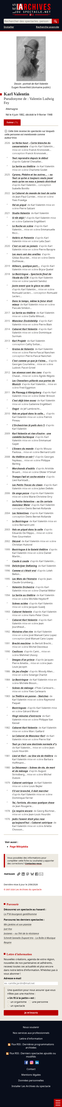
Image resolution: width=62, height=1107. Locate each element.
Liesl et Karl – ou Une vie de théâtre (32, 756)
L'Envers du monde (23, 448)
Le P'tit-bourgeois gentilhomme (20, 914)
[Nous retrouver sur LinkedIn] (37, 1063)
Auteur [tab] (12, 122)
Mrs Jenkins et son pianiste (17, 924)
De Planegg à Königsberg (26, 392)
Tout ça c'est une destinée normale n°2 (34, 744)
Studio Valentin (21, 213)
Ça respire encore (22, 811)
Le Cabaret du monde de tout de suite (34, 193)
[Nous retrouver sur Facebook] (26, 1063)
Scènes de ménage (22, 688)
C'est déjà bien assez (24, 400)
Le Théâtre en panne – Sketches (30, 696)
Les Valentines (20, 513)
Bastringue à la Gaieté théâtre (30, 549)
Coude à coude (20, 561)
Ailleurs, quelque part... (26, 266)
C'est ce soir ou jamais (25, 246)
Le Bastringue (20, 521)
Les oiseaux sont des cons (27, 372)
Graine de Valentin (23, 349)
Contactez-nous (33, 863)
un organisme (18, 1002)
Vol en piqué (19, 205)
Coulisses (17, 651)
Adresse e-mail (12, 978)
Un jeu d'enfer (20, 671)
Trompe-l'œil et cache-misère (28, 476)
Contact (31, 1069)
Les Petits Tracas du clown (27, 485)
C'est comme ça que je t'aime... (30, 360)
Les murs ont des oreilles (26, 254)
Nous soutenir (31, 1027)
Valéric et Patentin (23, 237)
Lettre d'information (31, 1038)
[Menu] (58, 1103)
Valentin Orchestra (23, 587)
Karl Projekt (19, 340)
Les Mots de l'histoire (24, 578)
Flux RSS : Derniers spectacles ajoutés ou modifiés (33, 1055)
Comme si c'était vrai (24, 570)
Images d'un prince (23, 659)
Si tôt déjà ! (18, 217)
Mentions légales (31, 1074)
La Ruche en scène (22, 226)
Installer (9, 27)
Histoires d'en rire (22, 631)
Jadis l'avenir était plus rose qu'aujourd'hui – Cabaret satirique (32, 820)
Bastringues (19, 708)
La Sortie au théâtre (23, 166)
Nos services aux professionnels (31, 1033)
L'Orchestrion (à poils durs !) (28, 425)
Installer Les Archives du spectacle (31, 1086)
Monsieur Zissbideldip (25, 320)
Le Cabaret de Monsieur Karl (28, 736)
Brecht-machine (21, 643)
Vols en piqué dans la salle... (28, 413)
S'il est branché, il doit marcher (30, 791)
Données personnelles (31, 1080)
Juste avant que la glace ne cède (31, 285)
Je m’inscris (31, 1012)
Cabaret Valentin (22, 611)
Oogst (15, 408)
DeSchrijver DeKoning (24, 565)
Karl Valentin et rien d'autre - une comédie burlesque (31, 435)
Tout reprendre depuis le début (30, 158)
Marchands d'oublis (23, 468)
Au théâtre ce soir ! (23, 456)
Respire (7, 942)
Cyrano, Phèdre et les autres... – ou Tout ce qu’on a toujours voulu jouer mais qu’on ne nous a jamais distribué (34, 178)
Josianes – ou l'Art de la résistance (21, 933)
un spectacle (17, 1006)
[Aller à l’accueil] (31, 15)
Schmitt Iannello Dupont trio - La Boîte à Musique (29, 938)
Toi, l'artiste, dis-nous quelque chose (33, 802)
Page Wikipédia (19, 846)
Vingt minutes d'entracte (26, 716)
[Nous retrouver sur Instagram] (31, 1063)
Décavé (16, 541)
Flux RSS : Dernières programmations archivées (32, 1046)
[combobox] (28, 21)
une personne (39, 1002)
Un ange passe (20, 493)
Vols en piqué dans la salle (27, 529)
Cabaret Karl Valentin (24, 329)
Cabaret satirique (22, 782)
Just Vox (8, 929)
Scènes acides (20, 603)
